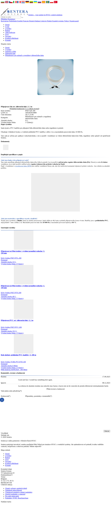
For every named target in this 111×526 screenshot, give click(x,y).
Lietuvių (44, 21)
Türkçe (66, 21)
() (11, 391)
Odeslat (106, 431)
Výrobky (8, 29)
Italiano (38, 21)
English (20, 21)
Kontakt (8, 40)
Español (55, 21)
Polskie (49, 21)
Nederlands (13, 21)
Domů (7, 25)
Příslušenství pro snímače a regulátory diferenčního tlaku (24, 55)
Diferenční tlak (10, 53)
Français (26, 21)
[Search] (22, 17)
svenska (61, 21)
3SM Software (10, 32)
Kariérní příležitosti (11, 38)
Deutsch (32, 21)
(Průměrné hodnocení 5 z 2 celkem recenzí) (24, 109)
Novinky (8, 36)
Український (74, 21)
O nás (7, 27)
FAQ (7, 34)
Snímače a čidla (10, 51)
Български (5, 21)
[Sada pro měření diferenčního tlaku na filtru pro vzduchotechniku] (55, 95)
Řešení (7, 30)
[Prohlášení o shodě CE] (6, 147)
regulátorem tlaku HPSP (23, 166)
